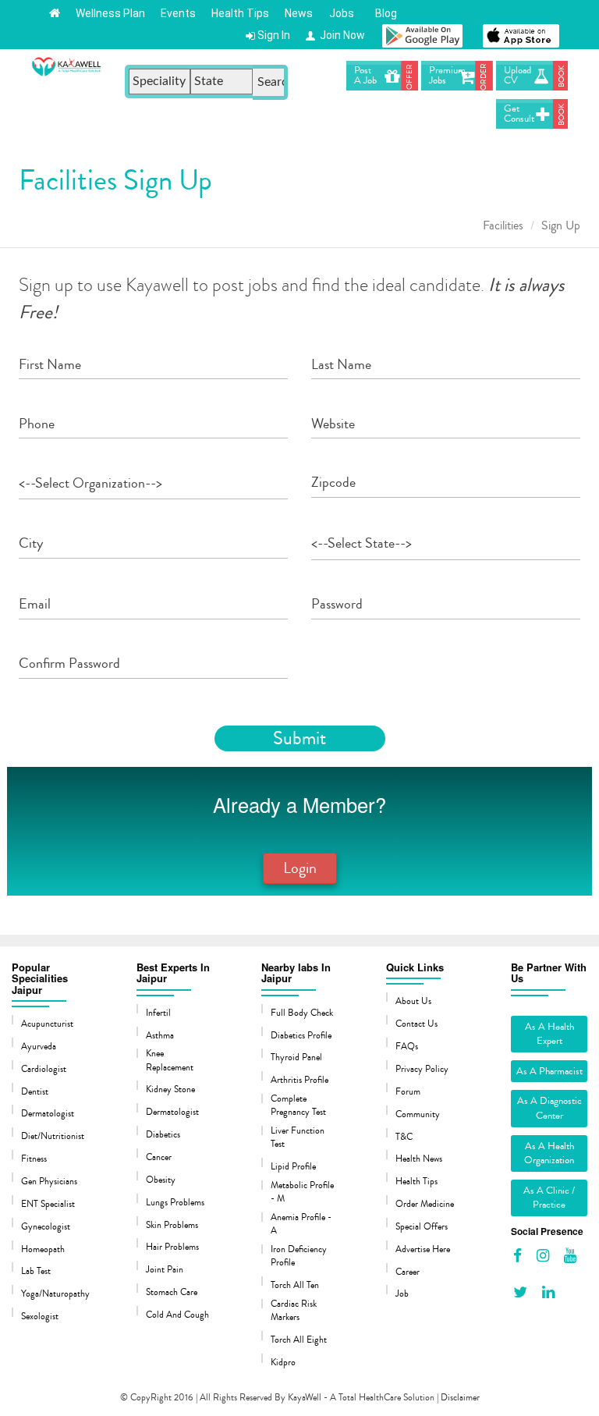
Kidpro (283, 1362)
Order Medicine (424, 1204)
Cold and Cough (177, 1315)
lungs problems (175, 1202)
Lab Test (36, 1271)
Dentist (34, 1091)
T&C (404, 1137)
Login (300, 868)
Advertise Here (422, 1249)
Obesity (160, 1180)
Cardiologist (43, 1069)
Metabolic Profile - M (302, 1192)
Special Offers (421, 1226)
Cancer (159, 1157)
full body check (302, 1013)
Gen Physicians (49, 1181)
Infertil (158, 1013)
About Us (413, 1001)
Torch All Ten (295, 1285)
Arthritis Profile (299, 1080)
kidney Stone (170, 1089)
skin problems (172, 1225)
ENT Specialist (48, 1204)
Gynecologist (45, 1226)
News (299, 13)
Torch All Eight (299, 1340)
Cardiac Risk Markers (294, 1310)
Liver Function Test (297, 1137)
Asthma (160, 1035)
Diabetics (163, 1134)
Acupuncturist (47, 1024)
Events (178, 13)
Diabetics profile (301, 1035)
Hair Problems (172, 1247)
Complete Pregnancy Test (298, 1105)
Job (402, 1294)
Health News (418, 1159)
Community (417, 1114)
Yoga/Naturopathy (54, 1294)
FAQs (406, 1046)
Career (407, 1272)
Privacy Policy (421, 1069)
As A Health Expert (549, 1034)
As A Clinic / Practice (549, 1198)
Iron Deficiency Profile (299, 1256)
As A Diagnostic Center (549, 1108)
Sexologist (39, 1316)
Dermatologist (47, 1113)
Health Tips (240, 13)
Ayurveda (38, 1046)
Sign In (272, 35)
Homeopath (43, 1249)
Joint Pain (164, 1269)
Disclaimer (460, 1397)
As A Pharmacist (549, 1071)
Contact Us (416, 1024)
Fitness (34, 1159)
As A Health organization (549, 1153)
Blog (383, 13)
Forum (407, 1091)
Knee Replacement (169, 1060)
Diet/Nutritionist (52, 1136)
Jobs (341, 13)
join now (340, 35)
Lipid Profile (293, 1166)
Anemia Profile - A (301, 1224)
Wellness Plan (110, 13)
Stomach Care (171, 1292)
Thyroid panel (296, 1057)
